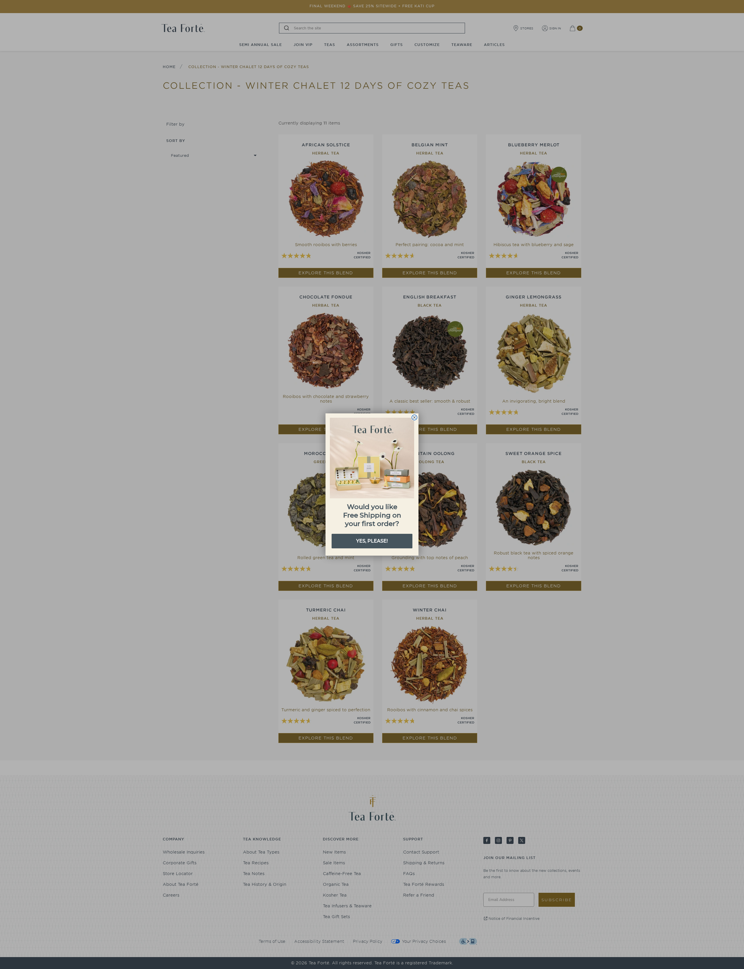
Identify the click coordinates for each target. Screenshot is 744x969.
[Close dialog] (414, 417)
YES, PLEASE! (372, 541)
